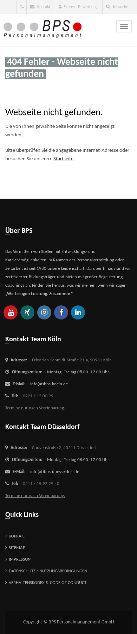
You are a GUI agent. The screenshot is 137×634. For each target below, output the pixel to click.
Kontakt (43, 7)
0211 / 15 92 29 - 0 (41, 483)
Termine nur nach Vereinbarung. (35, 408)
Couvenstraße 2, (64, 448)
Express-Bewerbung (81, 7)
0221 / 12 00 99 (38, 396)
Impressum (20, 559)
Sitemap (17, 548)
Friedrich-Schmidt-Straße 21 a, (72, 360)
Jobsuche (120, 7)
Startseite (63, 159)
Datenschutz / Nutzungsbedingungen (48, 571)
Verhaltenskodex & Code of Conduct (47, 582)
